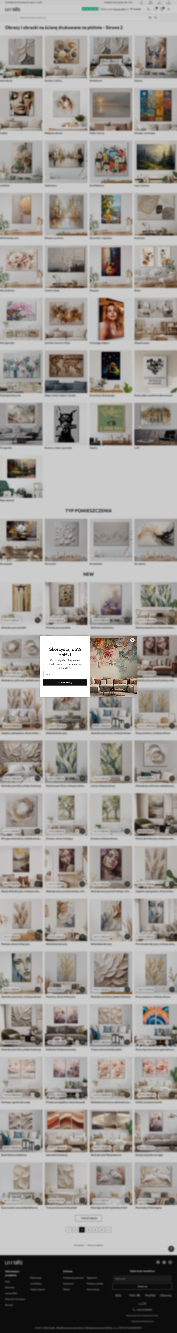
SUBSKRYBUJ (65, 682)
